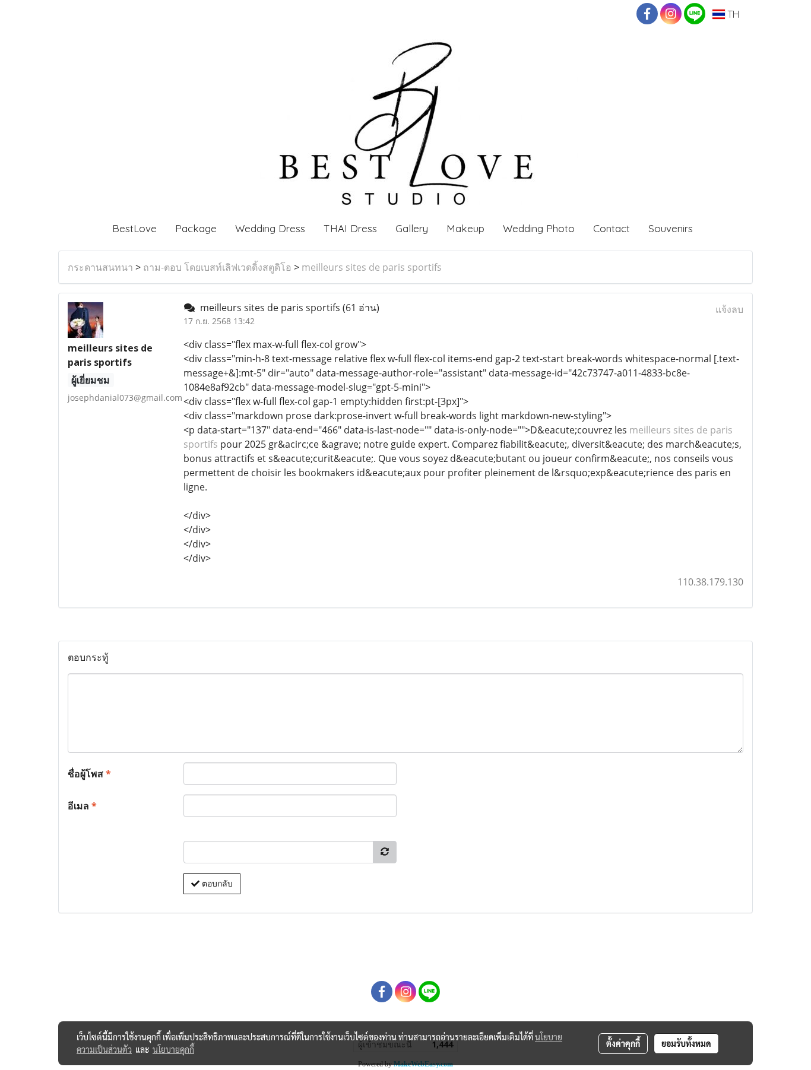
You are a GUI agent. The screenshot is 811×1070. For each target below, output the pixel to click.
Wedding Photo (539, 228)
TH (732, 14)
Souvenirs (670, 228)
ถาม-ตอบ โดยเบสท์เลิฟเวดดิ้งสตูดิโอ (217, 267)
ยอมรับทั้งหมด (686, 1043)
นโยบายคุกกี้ (173, 1049)
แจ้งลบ (729, 309)
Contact (611, 228)
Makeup (465, 228)
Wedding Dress (270, 228)
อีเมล (82, 805)
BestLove (134, 228)
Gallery (411, 228)
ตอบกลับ (216, 883)
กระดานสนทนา (100, 267)
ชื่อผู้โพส (89, 773)
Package (196, 228)
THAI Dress (350, 228)
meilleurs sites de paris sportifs (372, 267)
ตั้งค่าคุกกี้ (623, 1043)
